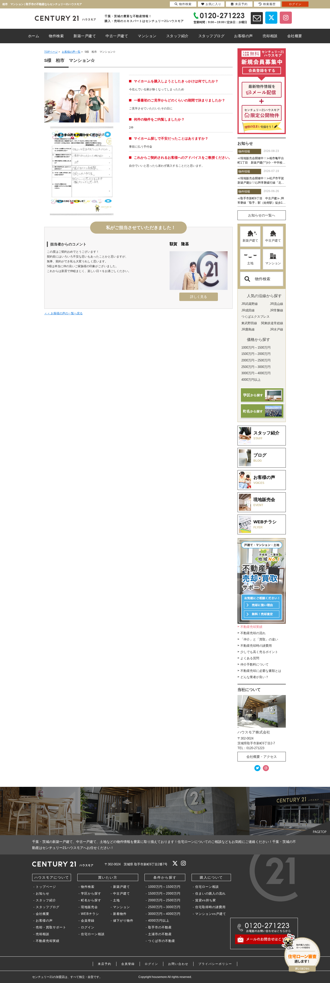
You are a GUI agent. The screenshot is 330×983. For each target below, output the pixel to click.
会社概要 (42, 914)
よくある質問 (249, 658)
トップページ (46, 887)
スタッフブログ (47, 907)
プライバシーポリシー (215, 964)
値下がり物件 (123, 920)
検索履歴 (269, 4)
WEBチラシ (90, 914)
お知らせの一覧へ (261, 215)
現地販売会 (89, 907)
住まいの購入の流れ (210, 893)
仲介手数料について (254, 664)
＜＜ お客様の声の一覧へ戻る (63, 313)
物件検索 (262, 279)
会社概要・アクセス (261, 757)
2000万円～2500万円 (164, 900)
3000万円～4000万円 (164, 914)
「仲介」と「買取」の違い (259, 639)
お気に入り (213, 4)
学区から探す (91, 893)
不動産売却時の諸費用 (256, 645)
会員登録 (87, 920)
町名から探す (91, 900)
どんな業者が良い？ (254, 677)
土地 (250, 263)
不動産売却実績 (251, 627)
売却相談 (42, 934)
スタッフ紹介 (46, 900)
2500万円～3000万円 (164, 907)
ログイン (87, 927)
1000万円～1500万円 (164, 887)
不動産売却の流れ (252, 633)
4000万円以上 (158, 920)
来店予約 (104, 964)
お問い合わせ (178, 964)
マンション (273, 263)
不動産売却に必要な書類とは (260, 671)
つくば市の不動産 (161, 941)
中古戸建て (273, 240)
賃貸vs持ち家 (205, 900)
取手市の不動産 (160, 927)
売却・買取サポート (51, 927)
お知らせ (42, 893)
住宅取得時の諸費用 (210, 907)
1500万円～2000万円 (164, 893)
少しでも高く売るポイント (259, 652)
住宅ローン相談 (93, 934)
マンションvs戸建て (210, 914)
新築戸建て (250, 240)
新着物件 (120, 914)
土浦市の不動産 (160, 934)
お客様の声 (44, 920)
